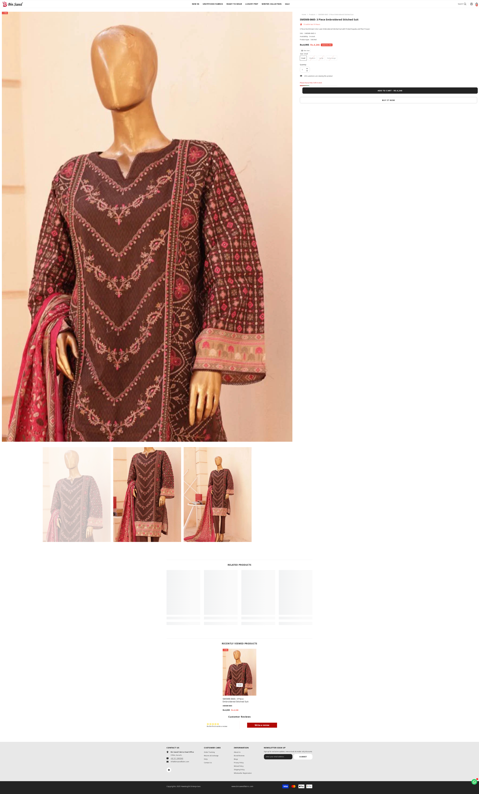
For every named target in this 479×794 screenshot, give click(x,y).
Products (312, 14)
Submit (303, 756)
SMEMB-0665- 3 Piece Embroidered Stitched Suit (235, 700)
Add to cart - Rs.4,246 (389, 90)
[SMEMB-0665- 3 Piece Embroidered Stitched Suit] (239, 672)
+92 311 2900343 (177, 758)
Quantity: (303, 65)
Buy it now (388, 100)
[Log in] (471, 4)
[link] (183, 618)
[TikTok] (169, 770)
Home (304, 14)
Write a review (262, 725)
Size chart (306, 50)
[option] (147, 227)
